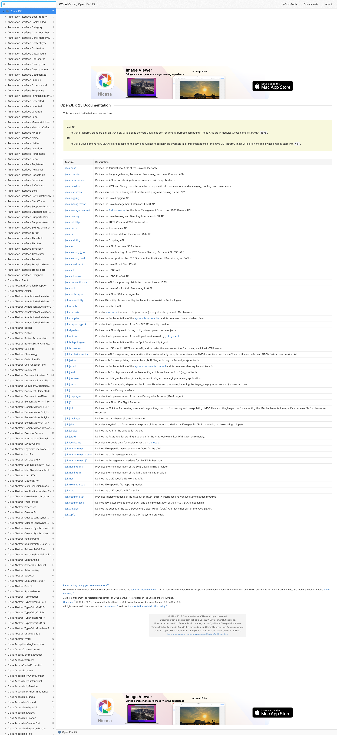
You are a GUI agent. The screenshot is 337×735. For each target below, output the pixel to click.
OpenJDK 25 (69, 732)
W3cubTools (290, 4)
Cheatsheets (311, 4)
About (328, 4)
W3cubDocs (67, 4)
